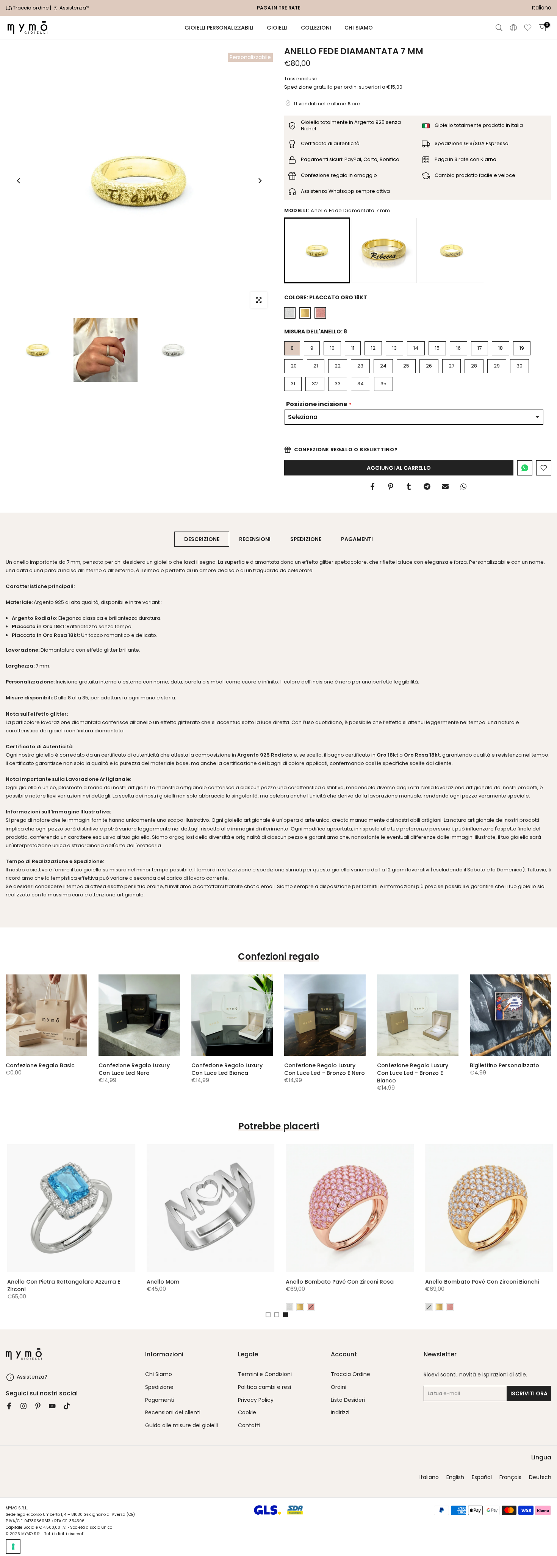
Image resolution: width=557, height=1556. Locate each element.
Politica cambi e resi (264, 1387)
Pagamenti (159, 1400)
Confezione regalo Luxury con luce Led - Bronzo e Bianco (412, 1073)
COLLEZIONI (316, 27)
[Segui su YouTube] (52, 1406)
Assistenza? (73, 7)
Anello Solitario (49, 1281)
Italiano (429, 1477)
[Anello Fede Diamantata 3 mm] (384, 250)
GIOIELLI (277, 27)
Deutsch (540, 1477)
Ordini (338, 1387)
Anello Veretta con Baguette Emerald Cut (225, 1281)
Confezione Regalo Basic (40, 1065)
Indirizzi (340, 1412)
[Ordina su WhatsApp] (524, 467)
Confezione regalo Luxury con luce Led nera (134, 1069)
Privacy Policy (256, 1400)
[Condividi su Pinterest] (390, 486)
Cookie (247, 1412)
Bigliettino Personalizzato (504, 1065)
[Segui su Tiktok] (66, 1406)
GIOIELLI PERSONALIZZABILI (219, 27)
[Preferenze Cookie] (13, 1546)
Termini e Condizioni (265, 1374)
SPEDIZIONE (305, 539)
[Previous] (19, 180)
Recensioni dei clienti (172, 1412)
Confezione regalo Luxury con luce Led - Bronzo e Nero (324, 1069)
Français (510, 1477)
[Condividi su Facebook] (372, 486)
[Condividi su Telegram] (427, 486)
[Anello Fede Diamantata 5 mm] (451, 250)
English (455, 1477)
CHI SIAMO (358, 27)
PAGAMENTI (357, 539)
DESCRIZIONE (201, 539)
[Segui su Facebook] (9, 1406)
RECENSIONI (255, 539)
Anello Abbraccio (331, 1281)
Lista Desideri (348, 1400)
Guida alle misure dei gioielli (181, 1425)
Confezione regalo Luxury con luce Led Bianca (227, 1069)
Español (482, 1477)
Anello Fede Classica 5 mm (483, 1281)
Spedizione (298, 87)
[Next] (259, 180)
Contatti (249, 1425)
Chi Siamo (158, 1374)
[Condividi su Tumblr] (408, 486)
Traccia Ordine (350, 1374)
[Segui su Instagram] (23, 1406)
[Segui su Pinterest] (37, 1406)
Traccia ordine (31, 7)
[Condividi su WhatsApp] (463, 486)
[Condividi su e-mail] (445, 486)
